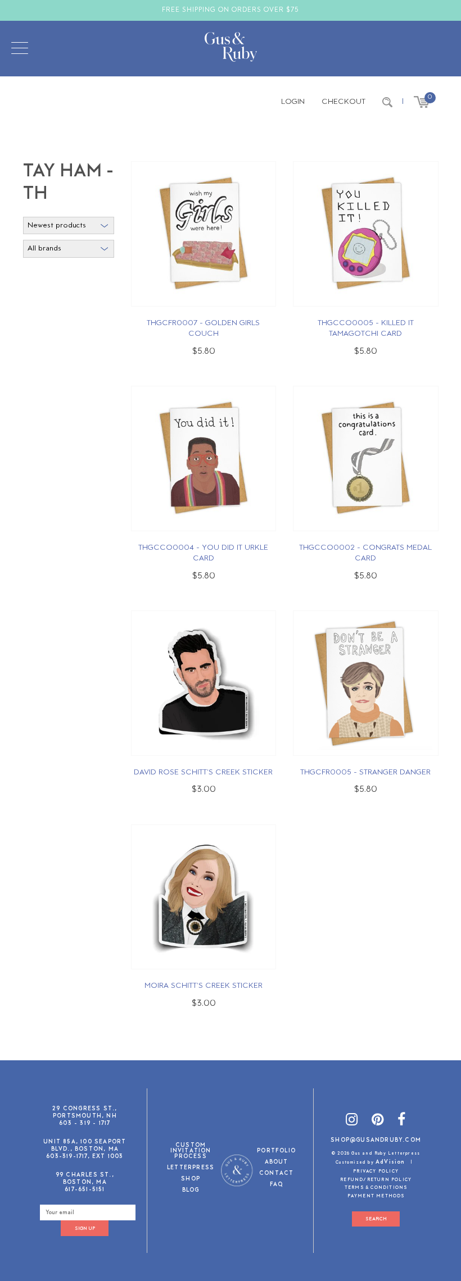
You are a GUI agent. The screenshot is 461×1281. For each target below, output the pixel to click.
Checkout (343, 102)
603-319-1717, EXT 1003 (84, 1156)
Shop (190, 1180)
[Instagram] (352, 1121)
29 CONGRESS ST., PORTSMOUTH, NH (84, 1112)
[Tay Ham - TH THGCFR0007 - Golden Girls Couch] (203, 234)
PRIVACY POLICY (376, 1171)
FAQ (276, 1185)
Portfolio (276, 1151)
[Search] (387, 102)
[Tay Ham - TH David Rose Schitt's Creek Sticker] (203, 683)
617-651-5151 (85, 1189)
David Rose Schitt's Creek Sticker (203, 772)
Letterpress (190, 1168)
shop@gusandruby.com (376, 1140)
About (276, 1163)
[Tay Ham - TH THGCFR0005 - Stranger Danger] (365, 683)
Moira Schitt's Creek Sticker (203, 986)
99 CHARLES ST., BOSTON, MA (85, 1178)
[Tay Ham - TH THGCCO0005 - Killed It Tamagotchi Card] (365, 234)
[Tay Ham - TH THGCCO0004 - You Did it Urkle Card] (203, 458)
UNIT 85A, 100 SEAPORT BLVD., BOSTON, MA (84, 1145)
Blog (191, 1191)
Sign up (85, 1228)
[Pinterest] (378, 1121)
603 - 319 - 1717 (84, 1123)
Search (376, 1219)
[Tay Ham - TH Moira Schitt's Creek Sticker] (203, 896)
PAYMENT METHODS (376, 1196)
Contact (276, 1174)
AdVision (390, 1162)
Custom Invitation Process (190, 1151)
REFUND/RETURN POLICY (376, 1180)
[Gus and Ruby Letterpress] (231, 49)
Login (293, 102)
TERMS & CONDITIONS (376, 1188)
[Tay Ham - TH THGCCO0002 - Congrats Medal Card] (365, 458)
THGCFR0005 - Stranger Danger (365, 772)
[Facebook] (402, 1121)
